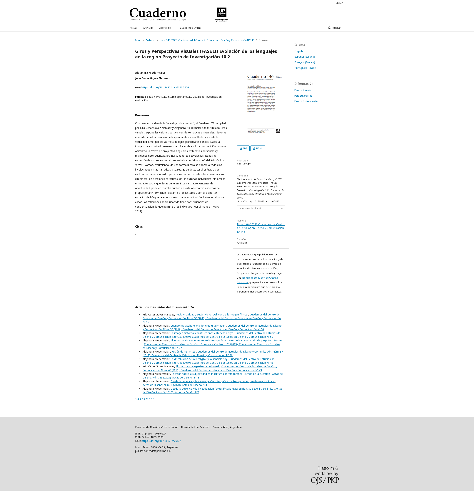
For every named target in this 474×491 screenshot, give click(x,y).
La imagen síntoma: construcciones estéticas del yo (202, 333)
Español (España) (304, 56)
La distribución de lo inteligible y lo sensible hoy (199, 359)
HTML (259, 148)
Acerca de (165, 27)
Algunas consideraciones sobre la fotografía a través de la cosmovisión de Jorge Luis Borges (226, 340)
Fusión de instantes (184, 351)
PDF (244, 148)
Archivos (148, 27)
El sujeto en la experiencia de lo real (198, 366)
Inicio (138, 40)
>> (152, 398)
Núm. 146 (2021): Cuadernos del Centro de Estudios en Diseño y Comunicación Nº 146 (207, 40)
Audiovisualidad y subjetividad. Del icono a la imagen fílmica (212, 314)
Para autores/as (303, 95)
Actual (133, 27)
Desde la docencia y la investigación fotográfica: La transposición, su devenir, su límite (223, 381)
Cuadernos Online (190, 27)
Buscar (336, 27)
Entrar (339, 2)
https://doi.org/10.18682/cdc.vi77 (161, 441)
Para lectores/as (303, 90)
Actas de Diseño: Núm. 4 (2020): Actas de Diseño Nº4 (175, 385)
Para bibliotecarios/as (306, 101)
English (298, 51)
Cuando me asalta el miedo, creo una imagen (198, 325)
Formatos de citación (251, 208)
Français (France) (304, 62)
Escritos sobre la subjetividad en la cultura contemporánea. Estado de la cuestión (221, 374)
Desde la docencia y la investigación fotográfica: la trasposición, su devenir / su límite (222, 388)
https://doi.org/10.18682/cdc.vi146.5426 (165, 87)
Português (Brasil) (305, 68)
